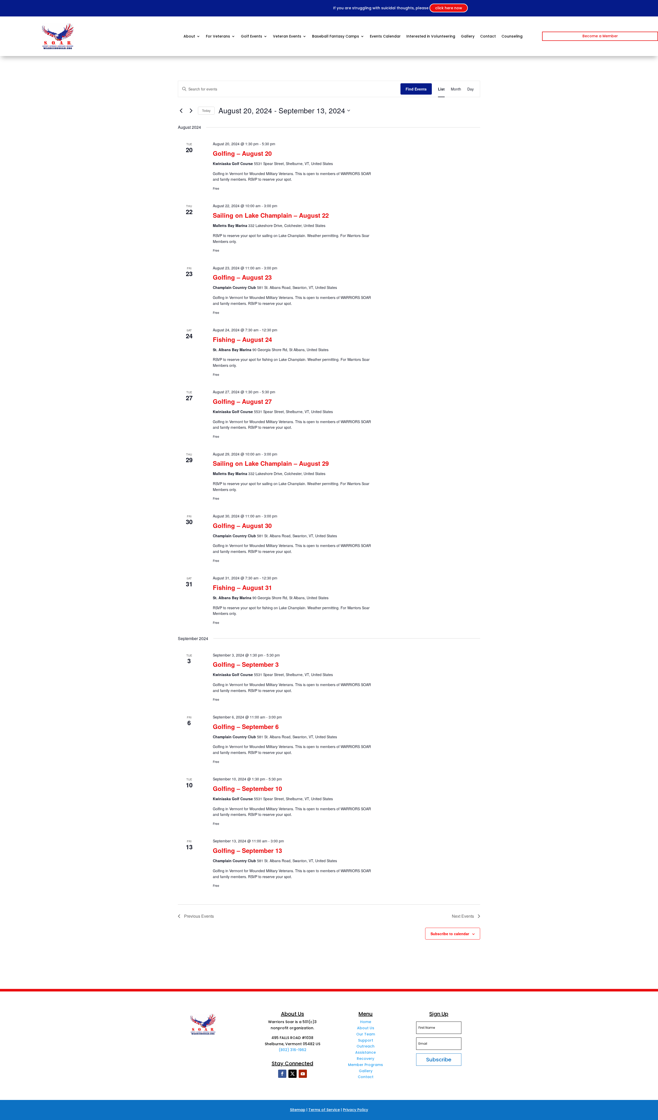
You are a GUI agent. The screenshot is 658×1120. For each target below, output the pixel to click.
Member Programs (365, 1064)
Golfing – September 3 (246, 664)
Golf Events (251, 36)
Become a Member (600, 36)
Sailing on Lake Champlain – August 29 (271, 463)
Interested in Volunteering (430, 36)
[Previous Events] (181, 110)
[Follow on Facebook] (282, 1074)
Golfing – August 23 (242, 277)
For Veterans (218, 36)
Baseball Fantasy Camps (335, 36)
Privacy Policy (355, 1109)
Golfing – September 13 (247, 850)
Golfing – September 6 (246, 726)
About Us (365, 1028)
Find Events (416, 89)
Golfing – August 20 (242, 153)
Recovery (365, 1058)
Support (365, 1040)
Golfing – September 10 (247, 788)
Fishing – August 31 (242, 587)
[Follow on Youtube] (303, 1074)
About (189, 36)
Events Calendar (385, 36)
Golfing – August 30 (242, 525)
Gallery (467, 36)
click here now (448, 8)
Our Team (365, 1034)
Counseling (512, 36)
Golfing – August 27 (242, 401)
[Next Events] (191, 110)
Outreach (365, 1046)
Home (365, 1021)
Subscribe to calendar (450, 933)
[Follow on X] (292, 1074)
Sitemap (297, 1109)
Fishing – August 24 (242, 339)
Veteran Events (287, 36)
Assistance (365, 1052)
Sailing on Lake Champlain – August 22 (271, 215)
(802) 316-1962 (292, 1049)
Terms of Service (324, 1109)
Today (206, 110)
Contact (488, 36)
